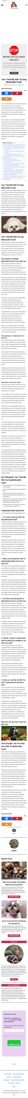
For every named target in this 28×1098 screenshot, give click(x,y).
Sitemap (17, 1083)
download (6, 1020)
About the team (17, 1077)
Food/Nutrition (20, 84)
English (5, 0)
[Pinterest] (17, 92)
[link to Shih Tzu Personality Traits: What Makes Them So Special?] (14, 870)
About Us (14, 979)
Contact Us (11, 1083)
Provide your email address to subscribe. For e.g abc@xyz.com (13, 1036)
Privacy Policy (7, 1074)
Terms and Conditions (18, 1074)
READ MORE (14, 73)
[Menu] (2, 5)
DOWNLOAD (14, 1044)
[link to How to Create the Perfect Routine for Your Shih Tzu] (14, 909)
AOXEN (11, 84)
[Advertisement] (14, 27)
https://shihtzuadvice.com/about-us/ (10, 976)
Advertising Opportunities (18, 1080)
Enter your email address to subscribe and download (14, 1026)
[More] (6, 98)
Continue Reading (14, 896)
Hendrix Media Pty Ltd (16, 1090)
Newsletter (7, 1080)
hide (14, 142)
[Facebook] (6, 92)
